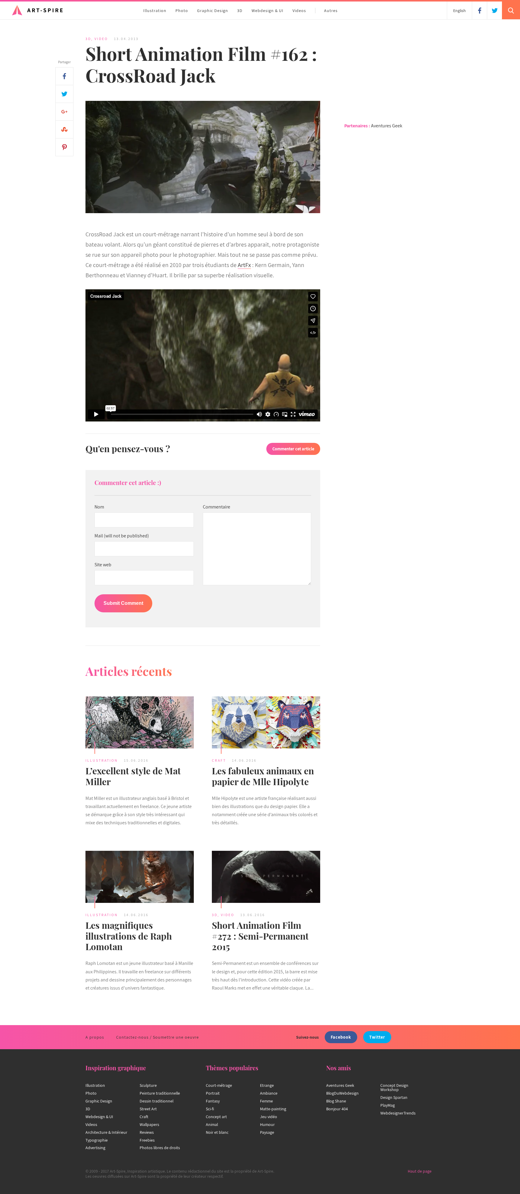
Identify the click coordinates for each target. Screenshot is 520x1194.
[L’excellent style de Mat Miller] (139, 723)
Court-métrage (219, 1085)
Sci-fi (210, 1109)
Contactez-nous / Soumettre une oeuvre (157, 1037)
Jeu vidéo (268, 1116)
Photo (181, 10)
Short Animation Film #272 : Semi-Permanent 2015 (260, 936)
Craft (219, 760)
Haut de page (420, 1171)
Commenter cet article (293, 449)
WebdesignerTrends (398, 1113)
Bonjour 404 (337, 1109)
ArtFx (244, 265)
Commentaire (216, 507)
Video (101, 38)
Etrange (267, 1085)
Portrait (213, 1093)
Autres (331, 10)
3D (240, 10)
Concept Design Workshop (394, 1087)
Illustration (154, 10)
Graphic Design (212, 10)
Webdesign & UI (267, 10)
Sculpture (148, 1085)
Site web (102, 564)
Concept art (216, 1116)
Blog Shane (336, 1101)
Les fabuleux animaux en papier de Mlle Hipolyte (263, 776)
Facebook (341, 1037)
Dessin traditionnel (156, 1101)
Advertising (95, 1147)
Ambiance (268, 1093)
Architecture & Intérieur (106, 1132)
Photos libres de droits (160, 1147)
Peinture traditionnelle (160, 1093)
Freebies (147, 1140)
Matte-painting (273, 1109)
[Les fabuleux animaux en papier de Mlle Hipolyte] (266, 723)
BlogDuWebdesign (342, 1093)
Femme (266, 1101)
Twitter (377, 1037)
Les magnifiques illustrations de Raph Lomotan (128, 936)
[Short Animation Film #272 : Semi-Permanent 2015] (266, 877)
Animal (212, 1124)
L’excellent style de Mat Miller (133, 776)
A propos (94, 1037)
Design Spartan (393, 1097)
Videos (299, 10)
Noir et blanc (217, 1132)
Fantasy (213, 1101)
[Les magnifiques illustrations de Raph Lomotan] (139, 877)
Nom (99, 507)
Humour (267, 1124)
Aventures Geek (386, 126)
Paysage (267, 1132)
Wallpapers (149, 1124)
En (459, 10)
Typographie (96, 1140)
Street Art (148, 1109)
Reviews (147, 1132)
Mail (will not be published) (121, 535)
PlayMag (387, 1105)
